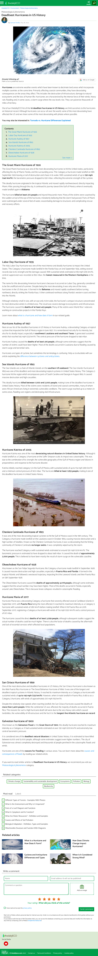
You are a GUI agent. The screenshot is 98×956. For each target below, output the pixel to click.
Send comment (86, 909)
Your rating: (32, 903)
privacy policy (27, 908)
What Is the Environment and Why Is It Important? (25, 804)
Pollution (76, 781)
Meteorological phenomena (29, 8)
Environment (15, 8)
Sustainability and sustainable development (40, 781)
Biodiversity (48, 786)
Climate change (14, 781)
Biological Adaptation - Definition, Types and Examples (26, 824)
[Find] (94, 3)
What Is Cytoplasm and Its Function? (19, 812)
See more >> (67, 158)
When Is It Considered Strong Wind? (82, 856)
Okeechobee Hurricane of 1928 (21, 153)
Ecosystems (65, 781)
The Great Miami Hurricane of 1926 (22, 132)
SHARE (89, 4)
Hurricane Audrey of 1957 (18, 139)
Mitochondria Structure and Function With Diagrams (25, 828)
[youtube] (6, 943)
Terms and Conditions (44, 953)
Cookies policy (69, 953)
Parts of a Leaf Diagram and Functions (20, 808)
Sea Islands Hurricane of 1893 (20, 142)
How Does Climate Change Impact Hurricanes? (80, 843)
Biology (86, 781)
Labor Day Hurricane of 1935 (20, 135)
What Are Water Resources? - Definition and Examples (26, 816)
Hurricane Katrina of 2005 (19, 146)
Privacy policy (57, 953)
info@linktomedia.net (34, 920)
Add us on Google (88, 80)
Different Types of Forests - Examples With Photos (25, 800)
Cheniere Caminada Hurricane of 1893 (24, 149)
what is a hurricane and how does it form (35, 315)
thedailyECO (5, 8)
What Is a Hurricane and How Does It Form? (35, 842)
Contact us (31, 953)
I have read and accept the (19, 908)
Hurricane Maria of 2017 (18, 156)
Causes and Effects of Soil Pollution (19, 820)
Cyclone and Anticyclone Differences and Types (35, 856)
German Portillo (15, 22)
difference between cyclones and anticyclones (40, 356)
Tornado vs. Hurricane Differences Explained (50, 120)
